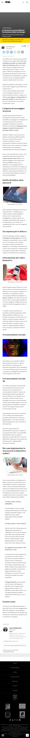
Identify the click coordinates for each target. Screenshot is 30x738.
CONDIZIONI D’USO (15, 733)
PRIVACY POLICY (7, 733)
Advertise (15, 681)
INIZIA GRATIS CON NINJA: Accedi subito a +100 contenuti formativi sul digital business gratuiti (12, 40)
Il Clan (15, 672)
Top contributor (15, 677)
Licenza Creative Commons (15, 732)
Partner (15, 686)
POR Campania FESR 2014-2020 (15, 734)
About (15, 663)
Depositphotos (15, 736)
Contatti (15, 690)
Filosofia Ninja (15, 667)
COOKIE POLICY (22, 733)
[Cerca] (23, 2)
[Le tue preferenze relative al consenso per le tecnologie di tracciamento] (27, 735)
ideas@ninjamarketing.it (8, 651)
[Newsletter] (27, 2)
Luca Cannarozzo (15, 628)
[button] (28, 46)
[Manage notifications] (3, 735)
